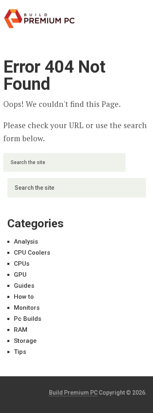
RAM (20, 329)
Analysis (26, 241)
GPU (20, 274)
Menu (128, 14)
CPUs (21, 263)
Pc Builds (27, 318)
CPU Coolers (32, 252)
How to (24, 296)
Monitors (27, 307)
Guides (24, 285)
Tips (20, 351)
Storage (25, 340)
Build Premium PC (73, 392)
